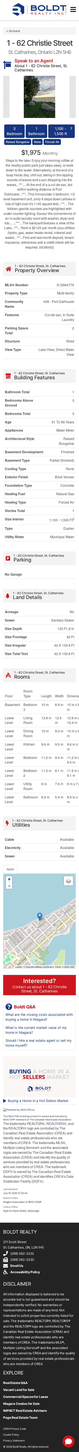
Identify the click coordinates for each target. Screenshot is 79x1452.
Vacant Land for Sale (18, 1390)
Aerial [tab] (10, 869)
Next (73, 97)
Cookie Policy (11, 1434)
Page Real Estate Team (20, 1418)
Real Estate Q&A (15, 1383)
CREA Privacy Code (14, 1428)
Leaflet (18, 966)
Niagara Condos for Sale (21, 1404)
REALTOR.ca (15, 1116)
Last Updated (10, 1189)
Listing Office (10, 1206)
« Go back (13, 31)
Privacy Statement (13, 1440)
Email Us (16, 1266)
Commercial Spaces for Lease (25, 1397)
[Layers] (68, 880)
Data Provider (10, 1198)
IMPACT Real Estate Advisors (25, 1411)
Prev (6, 97)
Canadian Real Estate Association (53, 1119)
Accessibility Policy (25, 1272)
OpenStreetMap (34, 966)
